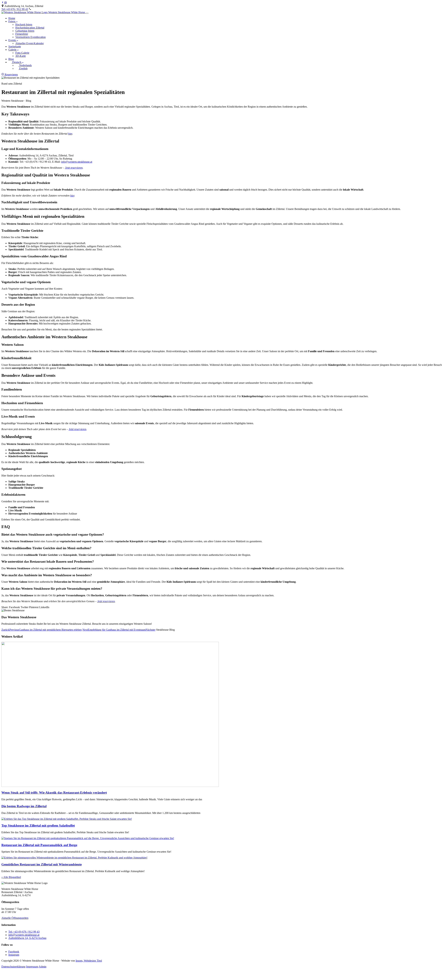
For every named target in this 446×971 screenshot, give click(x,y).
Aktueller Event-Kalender (29, 43)
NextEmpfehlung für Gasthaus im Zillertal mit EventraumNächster (118, 629)
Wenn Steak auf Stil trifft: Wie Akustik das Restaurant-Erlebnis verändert (54, 792)
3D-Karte (20, 55)
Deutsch (16, 62)
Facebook (13, 951)
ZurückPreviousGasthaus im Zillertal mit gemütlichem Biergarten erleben (41, 629)
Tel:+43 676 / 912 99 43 (14, 9)
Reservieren (11, 74)
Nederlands (25, 65)
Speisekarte (14, 46)
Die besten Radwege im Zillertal (24, 806)
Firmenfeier (21, 33)
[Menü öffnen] (87, 13)
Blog (11, 59)
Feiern (12, 21)
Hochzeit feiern (23, 24)
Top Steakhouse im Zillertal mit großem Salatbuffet (38, 825)
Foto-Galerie (22, 52)
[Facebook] (2, 2)
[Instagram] (5, 2)
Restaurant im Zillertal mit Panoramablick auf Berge (39, 845)
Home (11, 18)
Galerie (12, 49)
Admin (42, 966)
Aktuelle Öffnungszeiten (14, 917)
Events (12, 40)
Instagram (13, 954)
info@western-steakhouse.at (76, 161)
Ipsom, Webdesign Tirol (89, 960)
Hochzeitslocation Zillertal (29, 27)
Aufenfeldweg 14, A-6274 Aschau (27, 937)
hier (70, 133)
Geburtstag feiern (24, 30)
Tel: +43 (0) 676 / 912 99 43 (24, 931)
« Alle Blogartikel (11, 877)
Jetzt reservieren (74, 167)
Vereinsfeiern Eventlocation (30, 37)
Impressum (32, 966)
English (23, 68)
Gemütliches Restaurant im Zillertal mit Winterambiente (41, 864)
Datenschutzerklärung (13, 966)
